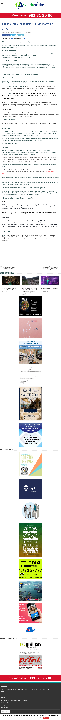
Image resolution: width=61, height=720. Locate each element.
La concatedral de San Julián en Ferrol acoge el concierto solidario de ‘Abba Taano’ (10, 288)
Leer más (51, 717)
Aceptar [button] (46, 717)
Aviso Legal (3, 705)
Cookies (13, 705)
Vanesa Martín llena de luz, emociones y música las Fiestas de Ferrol (49, 288)
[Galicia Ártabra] (30, 5)
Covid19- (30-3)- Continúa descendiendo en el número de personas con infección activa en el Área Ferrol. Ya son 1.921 (50, 267)
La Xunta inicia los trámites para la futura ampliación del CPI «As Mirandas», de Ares (11, 266)
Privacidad (8, 705)
